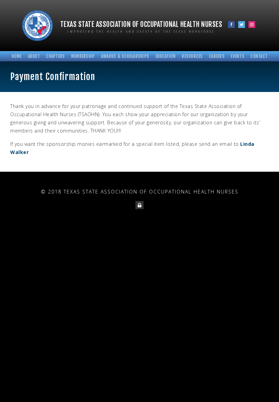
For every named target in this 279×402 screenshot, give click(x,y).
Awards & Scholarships (125, 56)
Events (237, 56)
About (34, 56)
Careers (217, 56)
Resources (192, 56)
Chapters (55, 56)
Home (16, 56)
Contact (258, 56)
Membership (83, 56)
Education (165, 56)
